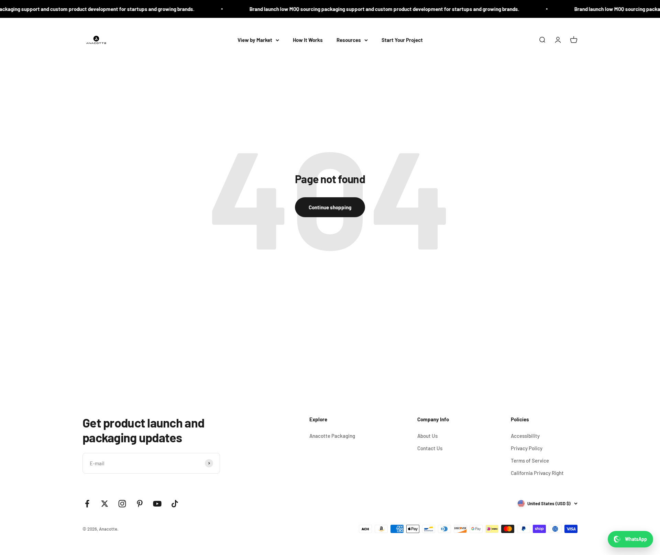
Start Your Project (402, 40)
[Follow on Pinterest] (139, 503)
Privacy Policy (526, 448)
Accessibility (525, 436)
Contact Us (429, 448)
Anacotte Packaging (332, 436)
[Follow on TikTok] (174, 503)
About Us (427, 436)
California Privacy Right (537, 473)
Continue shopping (330, 207)
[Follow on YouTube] (157, 503)
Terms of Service (530, 460)
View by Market (255, 40)
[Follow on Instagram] (122, 503)
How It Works (308, 40)
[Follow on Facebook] (87, 503)
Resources (349, 40)
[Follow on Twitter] (104, 503)
